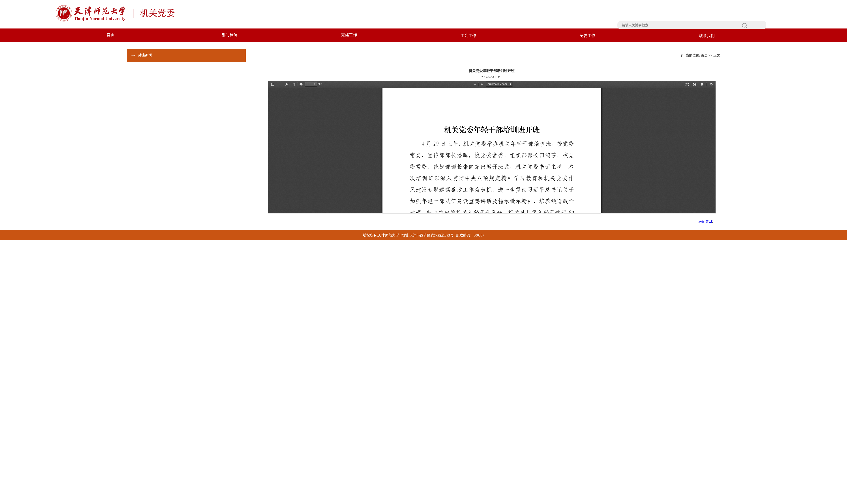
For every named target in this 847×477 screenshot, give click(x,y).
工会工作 (468, 36)
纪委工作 (587, 36)
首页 (110, 35)
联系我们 (707, 36)
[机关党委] (147, 21)
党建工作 (349, 35)
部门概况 (230, 35)
